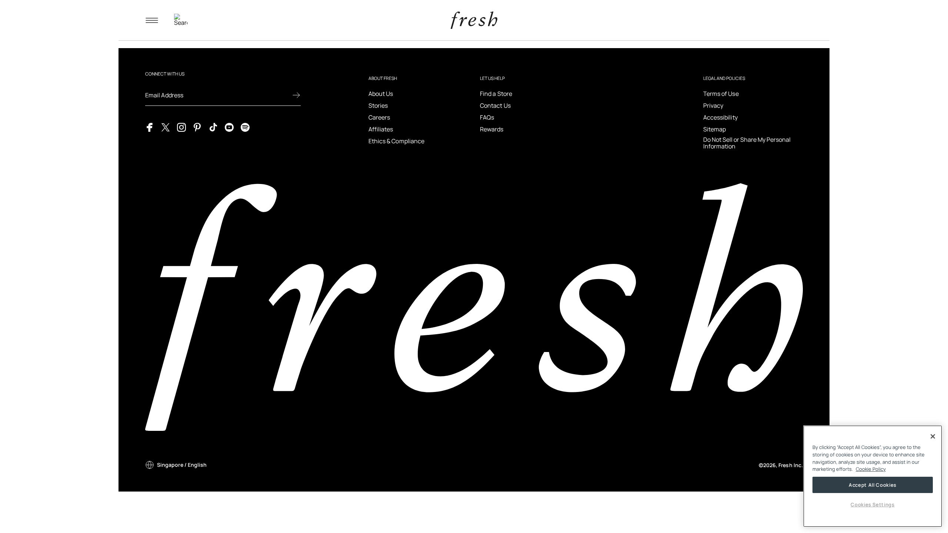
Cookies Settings (873, 504)
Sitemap (714, 129)
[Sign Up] (296, 95)
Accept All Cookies (873, 485)
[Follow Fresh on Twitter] (165, 127)
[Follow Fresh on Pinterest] (197, 127)
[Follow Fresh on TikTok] (213, 127)
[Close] (933, 436)
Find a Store (496, 94)
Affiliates (380, 129)
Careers (379, 117)
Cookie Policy (871, 469)
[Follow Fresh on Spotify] (245, 127)
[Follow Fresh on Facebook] (149, 127)
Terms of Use (721, 94)
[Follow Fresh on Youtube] (229, 127)
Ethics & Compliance (396, 141)
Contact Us (495, 105)
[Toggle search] (180, 20)
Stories (378, 105)
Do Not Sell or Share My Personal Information (747, 143)
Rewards (492, 129)
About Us (380, 94)
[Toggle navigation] (151, 20)
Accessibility (720, 117)
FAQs (487, 117)
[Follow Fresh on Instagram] (181, 127)
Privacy (713, 105)
